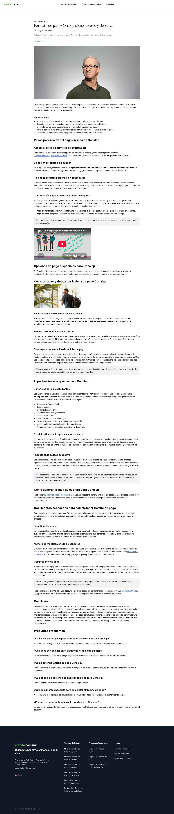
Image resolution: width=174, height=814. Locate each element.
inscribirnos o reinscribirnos (56, 495)
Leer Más (37, 41)
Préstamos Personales (91, 4)
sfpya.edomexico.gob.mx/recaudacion (50, 155)
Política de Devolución (122, 759)
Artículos (110, 4)
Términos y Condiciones (123, 749)
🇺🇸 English (19, 775)
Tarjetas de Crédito (68, 4)
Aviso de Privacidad (121, 754)
